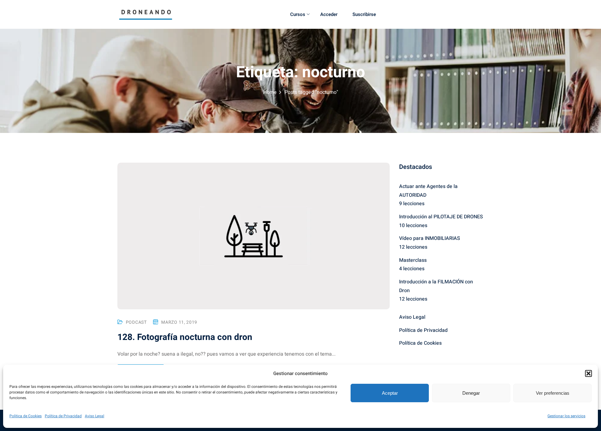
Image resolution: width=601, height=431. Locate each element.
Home (270, 92)
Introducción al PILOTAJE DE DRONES (441, 217)
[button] (588, 373)
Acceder (328, 14)
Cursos (297, 14)
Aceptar (390, 393)
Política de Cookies (25, 416)
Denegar (471, 393)
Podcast (136, 322)
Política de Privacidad (63, 416)
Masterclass (413, 260)
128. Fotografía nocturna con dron (184, 337)
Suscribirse (364, 14)
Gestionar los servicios (566, 416)
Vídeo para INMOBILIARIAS (429, 238)
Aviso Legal (94, 416)
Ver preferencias (552, 393)
